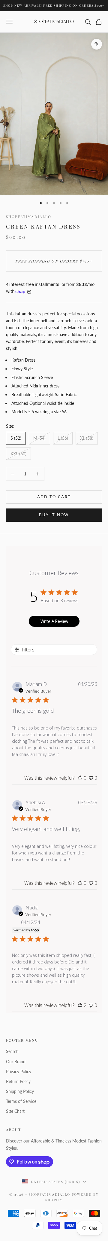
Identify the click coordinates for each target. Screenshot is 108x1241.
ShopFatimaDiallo (29, 216)
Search (12, 1051)
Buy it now (54, 514)
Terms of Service (21, 1101)
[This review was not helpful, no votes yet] (91, 778)
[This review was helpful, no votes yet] (80, 778)
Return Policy (18, 1081)
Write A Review (54, 621)
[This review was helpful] (80, 1005)
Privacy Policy (18, 1071)
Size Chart (15, 1111)
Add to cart (54, 496)
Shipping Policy (20, 1091)
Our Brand (16, 1061)
